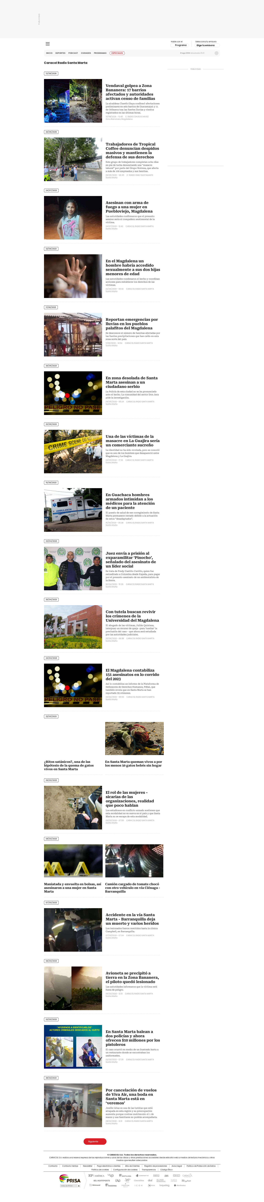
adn (176, 1175)
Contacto (52, 1166)
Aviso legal (177, 1166)
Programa (181, 45)
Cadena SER (155, 1175)
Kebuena (186, 1180)
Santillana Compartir (140, 1175)
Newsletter (210, 53)
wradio (126, 1180)
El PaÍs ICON (138, 1184)
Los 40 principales (109, 1175)
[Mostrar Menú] (47, 44)
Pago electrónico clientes (108, 1166)
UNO (117, 1180)
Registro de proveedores (155, 1166)
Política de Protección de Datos (201, 1166)
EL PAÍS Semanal (160, 1180)
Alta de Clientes (132, 1166)
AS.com (166, 1175)
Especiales (117, 53)
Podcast (73, 53)
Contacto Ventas (70, 1166)
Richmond (95, 1184)
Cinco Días (138, 1180)
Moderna (110, 1184)
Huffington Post (100, 1180)
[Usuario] (216, 53)
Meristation (179, 1184)
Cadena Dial (149, 1180)
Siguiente (93, 1141)
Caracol (187, 1175)
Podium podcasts (124, 1184)
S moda (151, 1184)
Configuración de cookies (125, 1169)
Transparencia (149, 1169)
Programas (100, 53)
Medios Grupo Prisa (70, 1185)
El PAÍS (96, 1175)
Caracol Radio (132, 44)
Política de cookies (100, 1169)
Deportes (60, 53)
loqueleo (164, 1184)
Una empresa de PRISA (70, 1178)
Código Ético (166, 1169)
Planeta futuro (173, 1180)
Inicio (49, 53)
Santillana (123, 1175)
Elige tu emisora (206, 45)
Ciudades (86, 53)
